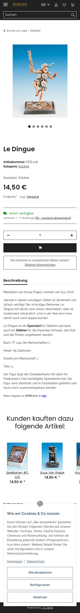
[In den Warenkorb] (6, 42)
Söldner (23, 166)
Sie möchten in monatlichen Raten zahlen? (40, 262)
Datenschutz (36, 561)
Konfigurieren (40, 585)
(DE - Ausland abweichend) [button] (53, 218)
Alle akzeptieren (40, 572)
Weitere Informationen (40, 264)
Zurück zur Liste (16, 30)
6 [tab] (50, 126)
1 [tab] (29, 126)
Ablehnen (40, 597)
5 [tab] (46, 126)
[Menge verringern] (8, 235)
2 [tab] (33, 126)
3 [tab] (38, 126)
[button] (56, 4)
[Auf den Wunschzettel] (67, 52)
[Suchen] (73, 15)
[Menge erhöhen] (71, 235)
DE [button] (43, 4)
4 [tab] (42, 126)
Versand (33, 197)
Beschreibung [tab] (15, 280)
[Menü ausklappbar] (5, 2)
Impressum (14, 561)
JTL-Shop (47, 607)
